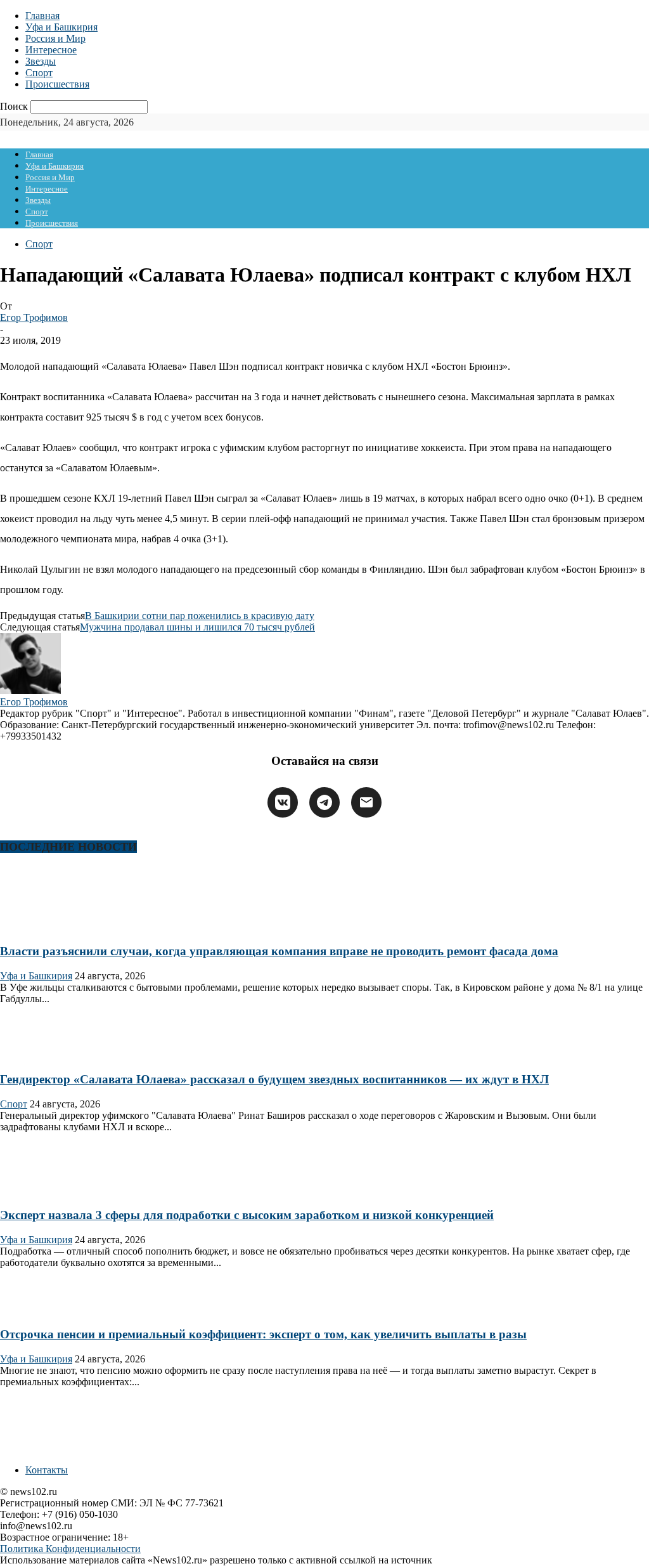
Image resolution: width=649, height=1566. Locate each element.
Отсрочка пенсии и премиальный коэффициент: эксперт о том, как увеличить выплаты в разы (263, 1334)
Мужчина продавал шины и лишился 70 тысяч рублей (197, 627)
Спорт (39, 72)
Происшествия (57, 84)
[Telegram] (324, 802)
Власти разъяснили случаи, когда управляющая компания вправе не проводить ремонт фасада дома (279, 951)
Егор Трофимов (34, 317)
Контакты (46, 1470)
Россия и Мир (55, 38)
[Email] (366, 802)
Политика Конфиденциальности (70, 1548)
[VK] (282, 802)
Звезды (40, 61)
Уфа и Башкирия (61, 27)
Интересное (51, 49)
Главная (42, 15)
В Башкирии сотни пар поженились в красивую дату (199, 615)
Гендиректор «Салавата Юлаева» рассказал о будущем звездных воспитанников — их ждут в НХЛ (274, 1079)
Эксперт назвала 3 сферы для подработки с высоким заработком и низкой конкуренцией (247, 1215)
